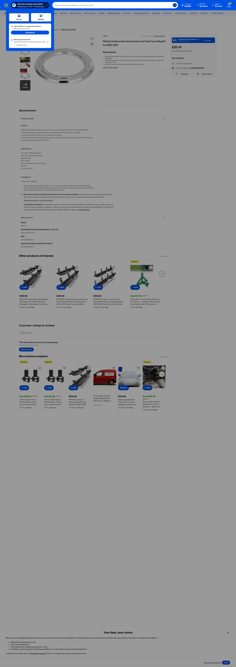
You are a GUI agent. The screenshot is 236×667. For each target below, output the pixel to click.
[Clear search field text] (169, 5)
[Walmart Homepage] (6, 5)
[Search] (175, 5)
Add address (30, 33)
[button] (202, 5)
